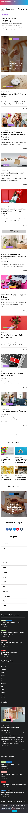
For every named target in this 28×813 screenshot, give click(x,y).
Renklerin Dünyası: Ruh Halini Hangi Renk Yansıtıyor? (21, 460)
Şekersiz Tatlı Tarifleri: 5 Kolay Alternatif (10, 765)
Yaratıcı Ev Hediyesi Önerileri (14, 411)
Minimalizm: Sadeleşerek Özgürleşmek (9, 653)
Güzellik (4, 640)
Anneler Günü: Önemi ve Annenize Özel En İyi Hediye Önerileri (13, 134)
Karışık (12, 201)
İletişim (3, 801)
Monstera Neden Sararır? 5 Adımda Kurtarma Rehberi (12, 633)
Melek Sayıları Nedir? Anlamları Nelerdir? (6, 460)
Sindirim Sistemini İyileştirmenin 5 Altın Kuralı (12, 509)
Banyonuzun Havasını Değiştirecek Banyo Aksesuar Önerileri (13, 256)
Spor (2, 695)
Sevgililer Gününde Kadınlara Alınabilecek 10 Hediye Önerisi (13, 211)
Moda (2, 672)
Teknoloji (13, 287)
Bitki (5, 327)
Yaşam (5, 124)
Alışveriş (9, 86)
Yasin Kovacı (7, 261)
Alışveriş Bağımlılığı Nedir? (12, 173)
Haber (3, 650)
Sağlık (9, 494)
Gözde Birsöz (7, 175)
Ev (4, 86)
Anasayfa (3, 667)
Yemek (3, 620)
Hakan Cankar (7, 99)
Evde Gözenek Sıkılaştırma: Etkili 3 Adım (12, 775)
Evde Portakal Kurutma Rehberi (6, 478)
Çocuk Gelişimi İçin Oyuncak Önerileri (14, 64)
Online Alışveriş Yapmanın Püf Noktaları (12, 374)
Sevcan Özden (15, 68)
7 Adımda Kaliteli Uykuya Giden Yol (8, 1)
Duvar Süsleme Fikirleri (10, 728)
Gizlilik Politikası (11, 801)
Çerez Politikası (21, 801)
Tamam (14, 810)
